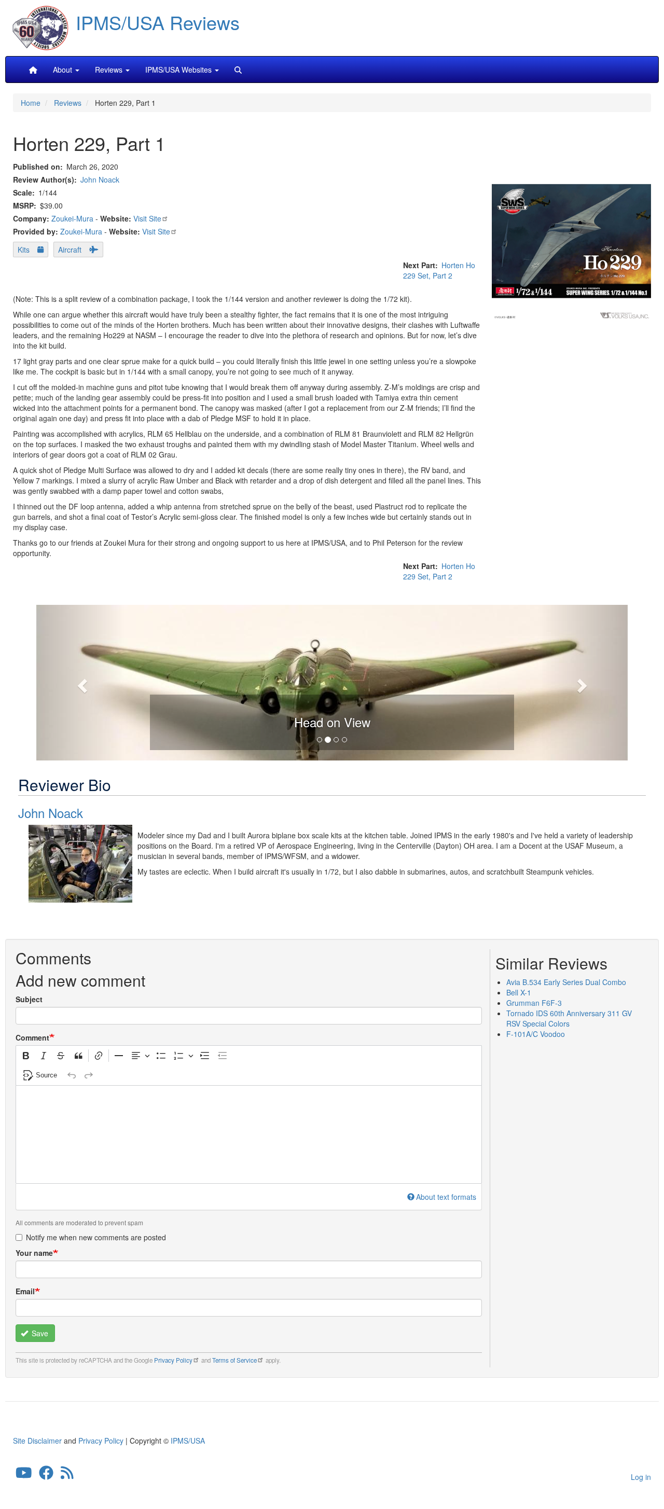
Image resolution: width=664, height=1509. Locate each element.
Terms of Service (234, 1360)
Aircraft (69, 249)
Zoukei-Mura (72, 218)
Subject (29, 999)
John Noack (99, 179)
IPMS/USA (188, 1440)
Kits (24, 249)
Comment (32, 1037)
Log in (641, 1477)
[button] (332, 681)
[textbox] (249, 1134)
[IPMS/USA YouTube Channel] (24, 1475)
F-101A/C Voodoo (535, 1034)
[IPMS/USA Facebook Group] (46, 1475)
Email (25, 1291)
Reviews (67, 103)
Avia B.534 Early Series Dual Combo (566, 982)
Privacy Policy (173, 1360)
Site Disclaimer (37, 1440)
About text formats (446, 1197)
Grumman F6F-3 (534, 1003)
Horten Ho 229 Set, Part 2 (439, 270)
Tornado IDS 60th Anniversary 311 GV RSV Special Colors (569, 1018)
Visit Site (147, 218)
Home (30, 103)
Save (39, 1333)
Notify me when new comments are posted (96, 1237)
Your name (34, 1253)
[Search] (238, 69)
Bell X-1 (518, 992)
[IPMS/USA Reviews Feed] (67, 1475)
